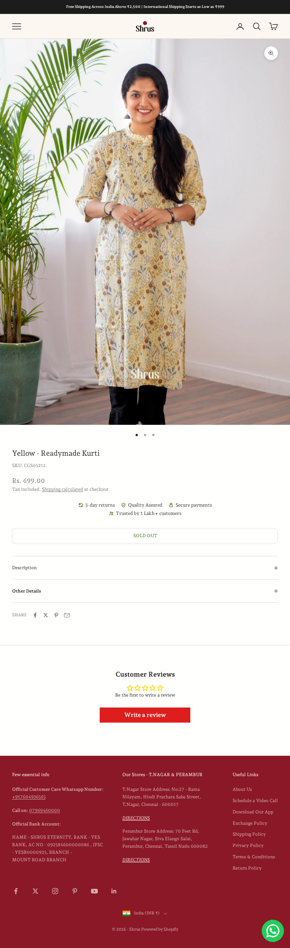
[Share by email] (67, 615)
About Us (242, 789)
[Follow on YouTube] (94, 891)
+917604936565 (29, 796)
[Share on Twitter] (46, 615)
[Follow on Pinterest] (75, 891)
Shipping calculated (62, 489)
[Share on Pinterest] (56, 615)
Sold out (145, 535)
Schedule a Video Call (255, 800)
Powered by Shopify (159, 929)
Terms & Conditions (254, 856)
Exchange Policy (250, 823)
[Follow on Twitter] (35, 891)
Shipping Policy (249, 834)
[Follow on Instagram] (55, 891)
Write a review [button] (145, 714)
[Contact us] (273, 931)
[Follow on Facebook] (16, 891)
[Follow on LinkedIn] (114, 891)
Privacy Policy (248, 845)
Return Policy (247, 868)
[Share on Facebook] (35, 615)
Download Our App (253, 812)
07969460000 (44, 810)
